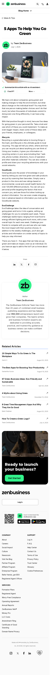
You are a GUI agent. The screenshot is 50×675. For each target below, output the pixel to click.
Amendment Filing (9, 621)
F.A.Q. (29, 544)
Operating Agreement (10, 601)
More (31, 91)
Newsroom (6, 555)
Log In (20, 502)
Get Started (14, 478)
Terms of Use (32, 555)
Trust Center (32, 563)
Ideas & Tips (9, 18)
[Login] (47, 5)
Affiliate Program (8, 567)
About (4, 540)
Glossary (30, 567)
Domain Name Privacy (11, 632)
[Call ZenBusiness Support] (42, 4)
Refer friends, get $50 (11, 575)
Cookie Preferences (35, 571)
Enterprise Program (9, 571)
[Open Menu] (3, 4)
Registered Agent (9, 594)
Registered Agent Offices (12, 579)
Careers (5, 544)
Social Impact (7, 547)
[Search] (37, 4)
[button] (42, 455)
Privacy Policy (32, 559)
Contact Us (31, 551)
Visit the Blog (7, 559)
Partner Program (8, 563)
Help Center (32, 547)
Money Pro (6, 613)
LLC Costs (6, 617)
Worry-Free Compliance (11, 597)
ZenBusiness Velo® (9, 609)
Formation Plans (8, 590)
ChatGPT (10, 91)
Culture (5, 551)
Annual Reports (8, 605)
